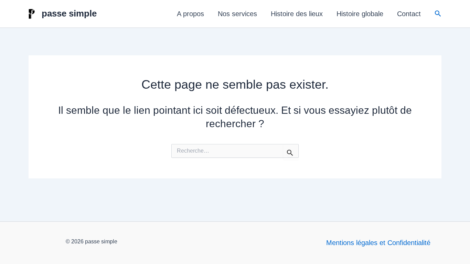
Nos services (237, 14)
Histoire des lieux (297, 14)
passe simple (69, 13)
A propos (190, 14)
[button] (438, 14)
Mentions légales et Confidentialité (378, 242)
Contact (409, 14)
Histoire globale (360, 14)
